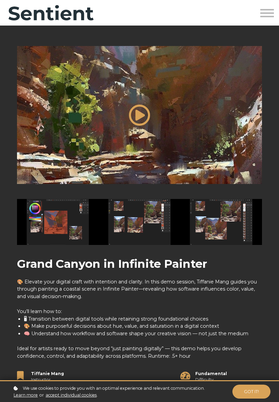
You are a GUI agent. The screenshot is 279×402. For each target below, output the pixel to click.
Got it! (251, 391)
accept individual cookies (71, 395)
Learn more (26, 395)
